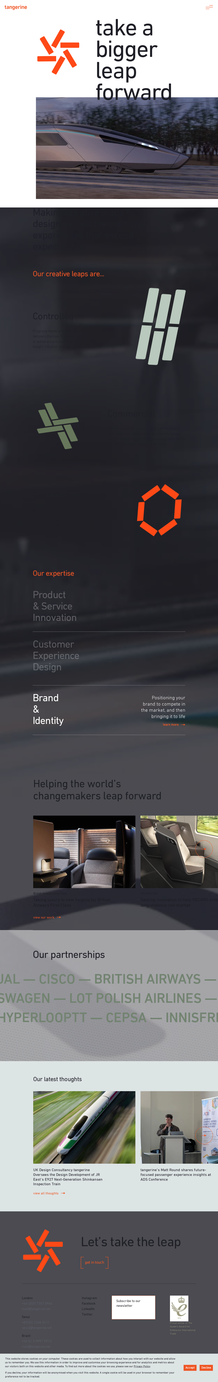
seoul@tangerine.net (37, 1328)
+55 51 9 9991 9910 (36, 1341)
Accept (190, 1367)
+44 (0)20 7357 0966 (37, 1303)
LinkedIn (88, 1309)
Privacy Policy (142, 1366)
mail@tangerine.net (36, 1309)
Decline (206, 1367)
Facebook (89, 1303)
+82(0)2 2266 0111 (36, 1322)
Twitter (87, 1314)
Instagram (89, 1298)
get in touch (94, 1263)
